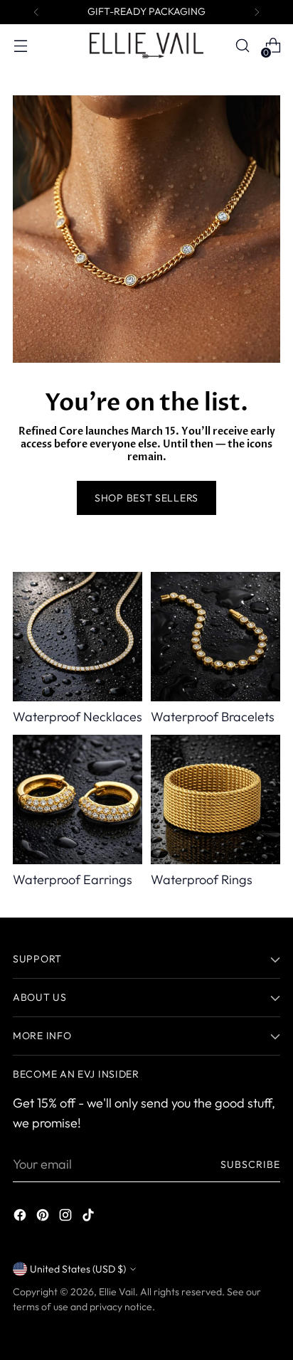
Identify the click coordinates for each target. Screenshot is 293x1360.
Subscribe (250, 1164)
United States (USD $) (78, 1269)
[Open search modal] (242, 45)
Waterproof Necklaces (77, 716)
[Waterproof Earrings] (77, 799)
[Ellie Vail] (146, 45)
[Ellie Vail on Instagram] (66, 1217)
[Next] (256, 12)
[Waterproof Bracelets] (215, 636)
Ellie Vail (117, 1291)
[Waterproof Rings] (215, 799)
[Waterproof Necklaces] (77, 636)
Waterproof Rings (201, 879)
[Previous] (36, 12)
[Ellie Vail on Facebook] (21, 1217)
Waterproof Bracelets (213, 716)
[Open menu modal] (20, 45)
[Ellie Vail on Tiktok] (89, 1217)
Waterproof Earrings (72, 879)
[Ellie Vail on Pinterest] (44, 1217)
